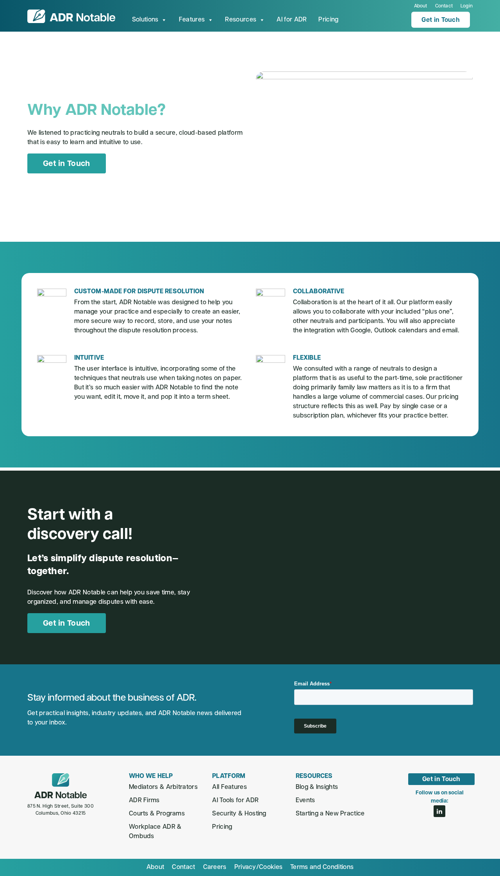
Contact (444, 6)
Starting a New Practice (330, 814)
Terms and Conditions (322, 867)
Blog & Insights (317, 787)
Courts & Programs (157, 814)
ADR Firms (144, 800)
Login (467, 6)
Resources (240, 20)
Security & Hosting (239, 814)
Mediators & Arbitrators (163, 787)
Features (192, 20)
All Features (229, 787)
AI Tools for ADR (235, 800)
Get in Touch (440, 20)
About (420, 6)
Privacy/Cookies (258, 867)
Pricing (328, 20)
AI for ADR (292, 20)
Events (305, 800)
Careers (215, 867)
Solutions (145, 20)
